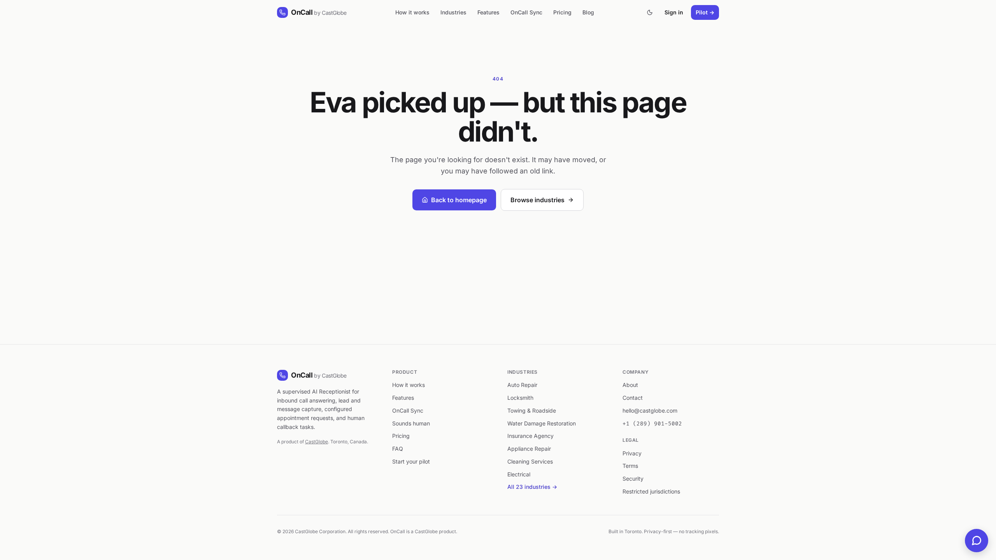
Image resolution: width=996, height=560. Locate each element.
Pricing (562, 12)
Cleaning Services (530, 461)
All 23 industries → (532, 486)
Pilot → (705, 12)
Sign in (674, 12)
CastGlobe (316, 441)
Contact (632, 397)
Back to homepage (459, 200)
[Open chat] (976, 540)
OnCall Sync (526, 12)
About (630, 385)
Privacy (632, 453)
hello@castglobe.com (649, 410)
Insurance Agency (530, 435)
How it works (412, 12)
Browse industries (537, 200)
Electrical (518, 474)
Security (633, 478)
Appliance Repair (529, 448)
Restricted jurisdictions (651, 491)
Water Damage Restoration (541, 423)
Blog (588, 12)
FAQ (397, 448)
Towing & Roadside (531, 410)
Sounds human (411, 423)
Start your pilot (411, 461)
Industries (453, 12)
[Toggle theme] (650, 12)
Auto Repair (522, 385)
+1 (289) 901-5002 (652, 423)
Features (488, 12)
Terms (630, 465)
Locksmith (520, 397)
